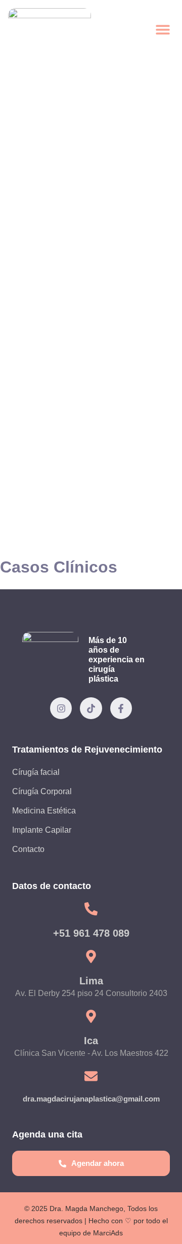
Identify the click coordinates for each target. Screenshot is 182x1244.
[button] (162, 29)
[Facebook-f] (121, 708)
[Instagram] (61, 708)
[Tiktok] (91, 708)
